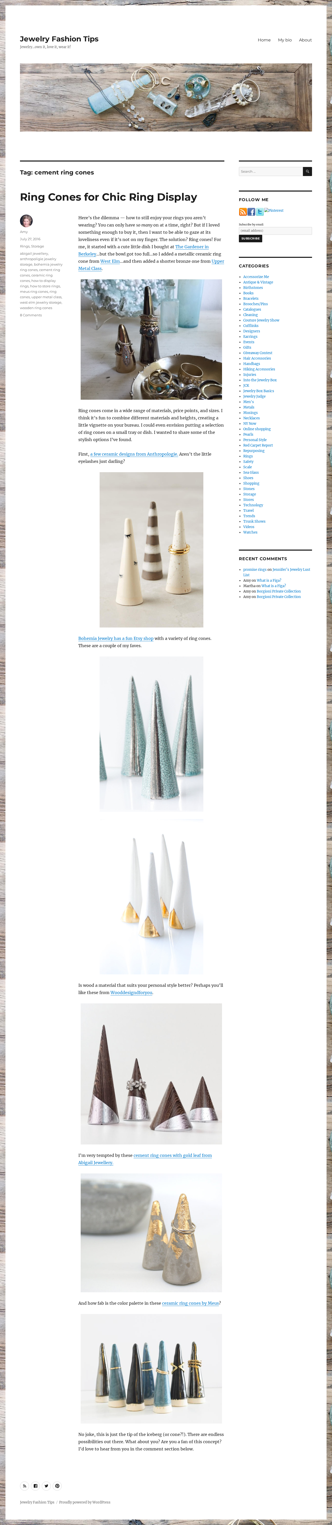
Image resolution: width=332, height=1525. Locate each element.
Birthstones (253, 288)
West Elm (110, 261)
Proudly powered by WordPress (84, 1502)
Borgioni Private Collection (279, 591)
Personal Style (255, 440)
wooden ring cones (36, 308)
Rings (25, 246)
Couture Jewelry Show (261, 320)
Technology (253, 505)
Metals (248, 407)
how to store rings (45, 286)
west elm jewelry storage (40, 302)
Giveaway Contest (257, 353)
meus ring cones (34, 291)
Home (264, 40)
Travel (248, 510)
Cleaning (250, 315)
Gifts (247, 347)
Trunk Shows (254, 521)
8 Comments (31, 315)
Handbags (251, 364)
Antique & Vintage (258, 282)
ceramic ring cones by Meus (190, 1303)
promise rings (255, 569)
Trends (249, 516)
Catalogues (252, 309)
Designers (251, 331)
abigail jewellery (34, 253)
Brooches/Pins (255, 304)
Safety (248, 461)
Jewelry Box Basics (258, 391)
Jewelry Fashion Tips (59, 38)
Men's (248, 402)
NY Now (249, 423)
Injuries (249, 375)
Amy (24, 232)
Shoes (248, 478)
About (305, 40)
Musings (250, 413)
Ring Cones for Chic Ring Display (108, 197)
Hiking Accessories (259, 369)
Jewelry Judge (254, 396)
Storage (37, 246)
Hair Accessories (257, 358)
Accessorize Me (256, 277)
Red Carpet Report (258, 445)
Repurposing (254, 451)
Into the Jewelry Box (260, 380)
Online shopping (257, 429)
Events (248, 342)
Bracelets (251, 298)
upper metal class (46, 297)
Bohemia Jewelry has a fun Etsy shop (116, 638)
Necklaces (251, 418)
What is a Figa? (269, 580)
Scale (247, 467)
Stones (249, 489)
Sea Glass (251, 472)
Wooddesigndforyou (131, 992)
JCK (246, 385)
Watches (250, 532)
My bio (285, 40)
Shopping (251, 483)
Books (248, 293)
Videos (248, 527)
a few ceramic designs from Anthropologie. (134, 454)
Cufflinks (251, 326)
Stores (248, 500)
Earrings (250, 336)
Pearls (248, 434)
